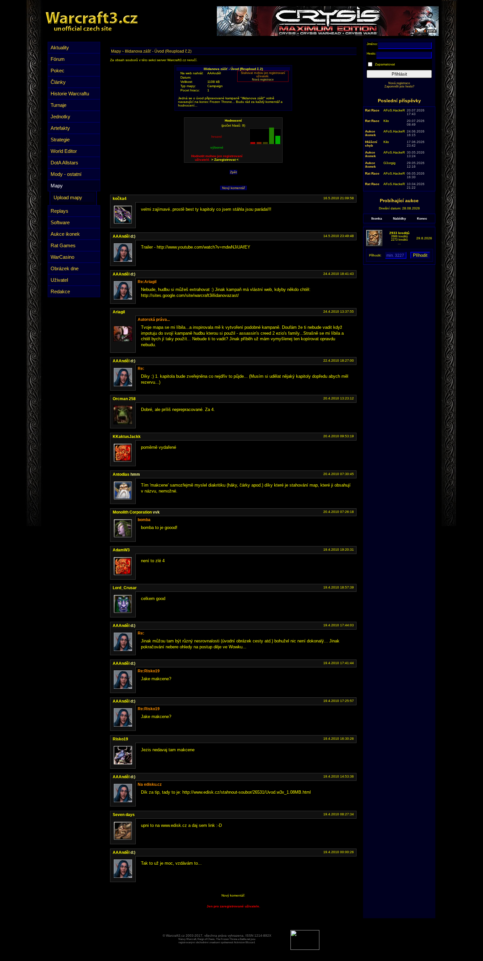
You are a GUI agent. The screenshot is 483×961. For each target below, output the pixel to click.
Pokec (57, 70)
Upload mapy (68, 197)
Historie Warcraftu (70, 93)
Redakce (60, 291)
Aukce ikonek (65, 234)
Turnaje (58, 105)
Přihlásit (399, 74)
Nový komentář (233, 188)
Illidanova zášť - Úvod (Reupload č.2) (158, 51)
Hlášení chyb (371, 143)
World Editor (64, 151)
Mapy (57, 185)
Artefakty (60, 128)
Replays (59, 211)
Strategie (60, 139)
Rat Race (372, 110)
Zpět (233, 172)
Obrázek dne (65, 268)
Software (60, 222)
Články (58, 82)
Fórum (58, 59)
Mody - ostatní (66, 174)
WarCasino (62, 257)
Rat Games (63, 245)
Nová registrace (263, 79)
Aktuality (60, 47)
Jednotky (60, 116)
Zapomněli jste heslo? (399, 86)
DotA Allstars (64, 162)
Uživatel (59, 280)
